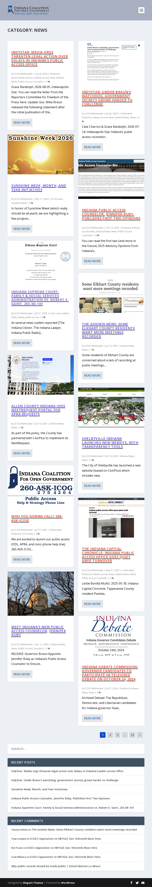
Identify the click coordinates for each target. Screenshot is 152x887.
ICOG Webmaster (23, 73)
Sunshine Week (19, 203)
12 (132, 735)
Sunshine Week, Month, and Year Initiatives (38, 187)
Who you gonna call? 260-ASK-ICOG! (37, 518)
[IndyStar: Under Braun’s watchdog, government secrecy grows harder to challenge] (111, 61)
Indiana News (56, 423)
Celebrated (55, 529)
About (96, 866)
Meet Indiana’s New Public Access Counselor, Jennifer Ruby (38, 631)
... (125, 735)
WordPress (68, 882)
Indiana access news (44, 77)
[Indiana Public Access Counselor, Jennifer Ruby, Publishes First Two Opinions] (111, 179)
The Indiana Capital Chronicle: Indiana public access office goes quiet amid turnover (108, 554)
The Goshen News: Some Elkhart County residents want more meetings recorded (108, 330)
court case (54, 313)
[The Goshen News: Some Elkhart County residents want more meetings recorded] (111, 293)
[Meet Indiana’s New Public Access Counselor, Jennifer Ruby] (41, 594)
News (21, 317)
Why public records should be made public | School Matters (50, 866)
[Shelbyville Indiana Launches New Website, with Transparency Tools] (111, 407)
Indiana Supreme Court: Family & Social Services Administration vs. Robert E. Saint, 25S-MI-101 (40, 297)
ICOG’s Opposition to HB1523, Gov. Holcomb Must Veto (65, 838)
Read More (22, 123)
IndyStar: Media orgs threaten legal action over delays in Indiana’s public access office (39, 58)
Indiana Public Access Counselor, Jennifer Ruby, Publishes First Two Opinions (111, 214)
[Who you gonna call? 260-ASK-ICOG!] (41, 485)
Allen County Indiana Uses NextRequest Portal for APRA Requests (38, 410)
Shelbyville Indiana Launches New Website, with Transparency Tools (110, 442)
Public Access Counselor (31, 81)
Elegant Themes (33, 882)
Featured (54, 73)
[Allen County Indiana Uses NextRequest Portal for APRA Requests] (41, 375)
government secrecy (22, 77)
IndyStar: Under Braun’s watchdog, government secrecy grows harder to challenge (107, 98)
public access (32, 317)
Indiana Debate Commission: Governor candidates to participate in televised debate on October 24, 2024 (110, 673)
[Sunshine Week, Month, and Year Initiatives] (41, 154)
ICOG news (57, 199)
